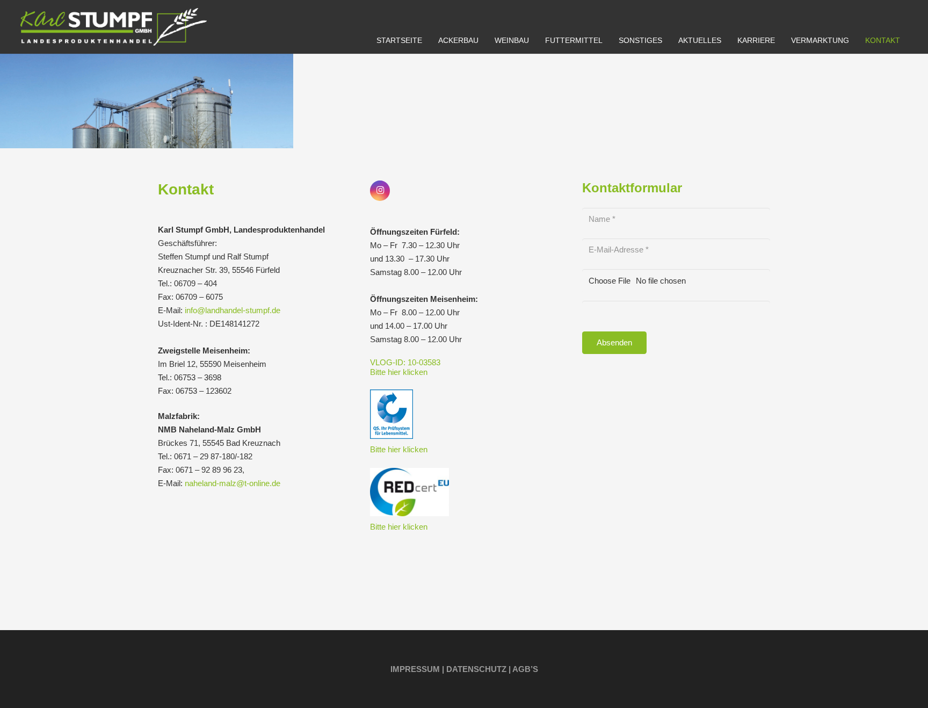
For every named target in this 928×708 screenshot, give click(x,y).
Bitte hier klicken (398, 372)
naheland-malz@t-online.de (232, 483)
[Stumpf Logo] (113, 27)
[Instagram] (380, 190)
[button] (485, 40)
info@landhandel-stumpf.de (232, 310)
